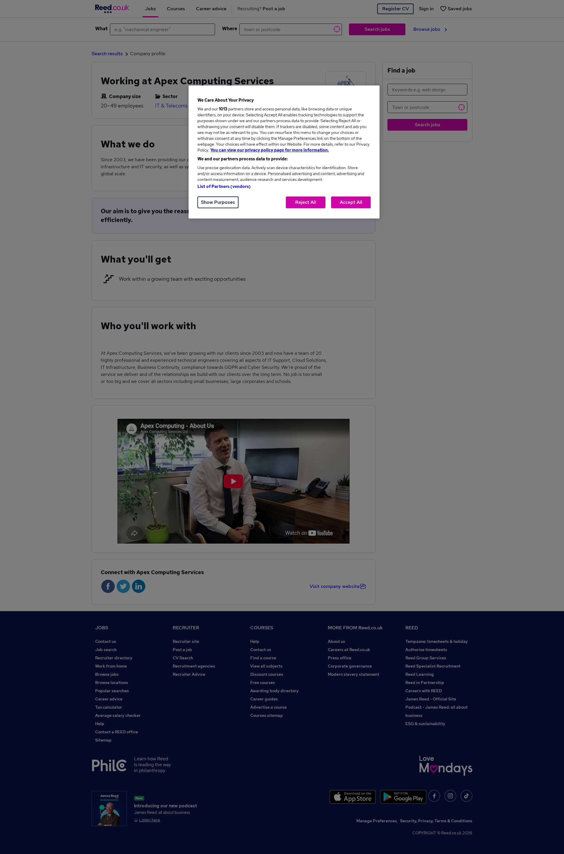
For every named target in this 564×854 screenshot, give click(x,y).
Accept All (351, 202)
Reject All (305, 202)
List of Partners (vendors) (224, 186)
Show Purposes (218, 202)
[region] (284, 151)
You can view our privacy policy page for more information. (269, 150)
